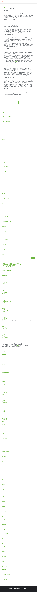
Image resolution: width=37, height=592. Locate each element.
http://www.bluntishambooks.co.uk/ (7, 301)
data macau (3, 179)
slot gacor (3, 118)
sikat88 (3, 149)
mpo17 (3, 290)
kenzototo (3, 364)
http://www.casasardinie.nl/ (6, 571)
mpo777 (3, 289)
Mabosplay (3, 139)
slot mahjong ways (5, 310)
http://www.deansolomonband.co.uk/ (7, 236)
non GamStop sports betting (6, 166)
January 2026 (4, 390)
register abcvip (4, 244)
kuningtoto (4, 311)
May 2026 (3, 386)
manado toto (4, 529)
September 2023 (4, 421)
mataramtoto (4, 526)
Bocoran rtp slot (4, 298)
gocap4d (3, 351)
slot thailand (4, 319)
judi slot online (4, 303)
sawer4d (3, 304)
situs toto (3, 280)
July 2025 (3, 396)
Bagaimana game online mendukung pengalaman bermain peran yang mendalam (14, 267)
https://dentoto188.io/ (5, 339)
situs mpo (3, 501)
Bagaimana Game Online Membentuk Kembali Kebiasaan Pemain (12, 264)
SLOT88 (3, 430)
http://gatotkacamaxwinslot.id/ (6, 206)
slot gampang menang (5, 176)
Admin (6, 97)
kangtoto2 (15, 61)
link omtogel (4, 327)
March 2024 (4, 414)
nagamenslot (4, 548)
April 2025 (3, 400)
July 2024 (3, 410)
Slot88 (3, 356)
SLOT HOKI (3, 446)
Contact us (15, 588)
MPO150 (3, 152)
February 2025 (4, 402)
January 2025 (4, 403)
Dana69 (3, 302)
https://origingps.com (5, 107)
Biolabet (3, 294)
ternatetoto (3, 112)
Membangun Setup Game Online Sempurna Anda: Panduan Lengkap (12, 266)
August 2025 (4, 395)
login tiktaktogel (4, 448)
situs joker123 (4, 349)
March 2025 (4, 401)
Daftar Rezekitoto (4, 361)
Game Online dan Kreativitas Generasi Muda (9, 265)
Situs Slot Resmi (4, 566)
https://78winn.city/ (5, 231)
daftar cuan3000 (4, 503)
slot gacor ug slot (4, 325)
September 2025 (4, 394)
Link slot (3, 144)
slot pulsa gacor (4, 286)
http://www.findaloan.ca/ (5, 252)
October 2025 (4, 393)
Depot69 (3, 291)
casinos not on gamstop (5, 186)
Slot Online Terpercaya (5, 576)
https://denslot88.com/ (5, 328)
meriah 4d (3, 129)
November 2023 (4, 419)
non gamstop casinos (5, 171)
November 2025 (4, 392)
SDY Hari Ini (3, 538)
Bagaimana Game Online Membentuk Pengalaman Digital (11, 263)
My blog (3, 426)
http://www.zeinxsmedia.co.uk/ (6, 234)
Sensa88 (3, 551)
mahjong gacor (4, 317)
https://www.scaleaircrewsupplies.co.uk (7, 213)
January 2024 (4, 417)
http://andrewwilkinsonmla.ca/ (6, 574)
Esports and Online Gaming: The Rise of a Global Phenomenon (9, 102)
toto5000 (3, 136)
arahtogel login (4, 275)
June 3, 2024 (6, 6)
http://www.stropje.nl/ (5, 239)
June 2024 (3, 411)
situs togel (3, 326)
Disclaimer (20, 588)
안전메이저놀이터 (4, 438)
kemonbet (3, 330)
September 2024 (4, 408)
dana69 (3, 181)
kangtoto (3, 312)
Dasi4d (3, 543)
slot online (3, 285)
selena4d (3, 335)
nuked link (3, 293)
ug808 (3, 498)
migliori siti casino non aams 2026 (6, 116)
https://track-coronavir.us (5, 216)
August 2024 (4, 409)
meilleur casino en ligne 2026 (6, 121)
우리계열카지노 (4, 453)
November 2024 (4, 405)
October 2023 (4, 420)
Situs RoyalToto (4, 307)
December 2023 (4, 418)
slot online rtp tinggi (5, 476)
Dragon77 (3, 320)
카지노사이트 (4, 556)
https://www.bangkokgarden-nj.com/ (7, 221)
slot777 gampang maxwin (5, 372)
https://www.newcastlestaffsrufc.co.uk (7, 211)
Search (4, 254)
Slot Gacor (3, 309)
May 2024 (3, 412)
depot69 (3, 162)
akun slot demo (4, 354)
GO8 (2, 203)
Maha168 (3, 126)
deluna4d (3, 300)
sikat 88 (3, 299)
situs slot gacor (4, 492)
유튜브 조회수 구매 (4, 456)
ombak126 (3, 561)
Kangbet (3, 461)
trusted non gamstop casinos (6, 451)
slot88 (3, 471)
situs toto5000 (4, 226)
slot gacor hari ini (5, 337)
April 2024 (3, 413)
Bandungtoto (4, 516)
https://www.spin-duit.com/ (6, 276)
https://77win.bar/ (4, 229)
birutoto (3, 308)
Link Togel (3, 443)
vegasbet (3, 329)
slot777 (3, 109)
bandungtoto (4, 569)
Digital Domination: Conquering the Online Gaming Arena (27, 102)
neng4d (3, 496)
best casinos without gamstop (6, 184)
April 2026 (3, 387)
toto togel (3, 334)
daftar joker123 (4, 295)
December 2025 (4, 391)
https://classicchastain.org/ (6, 533)
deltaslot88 (3, 249)
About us (10, 588)
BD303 (3, 474)
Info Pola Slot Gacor (5, 579)
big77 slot (4, 316)
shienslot (3, 331)
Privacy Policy (25, 588)
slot (7, 157)
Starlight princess (4, 134)
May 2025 (3, 399)
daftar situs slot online (5, 313)
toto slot (3, 131)
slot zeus (19, 343)
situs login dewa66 (4, 466)
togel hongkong (4, 282)
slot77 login (4, 284)
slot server (3, 469)
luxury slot (3, 193)
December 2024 (4, 404)
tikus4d (3, 359)
